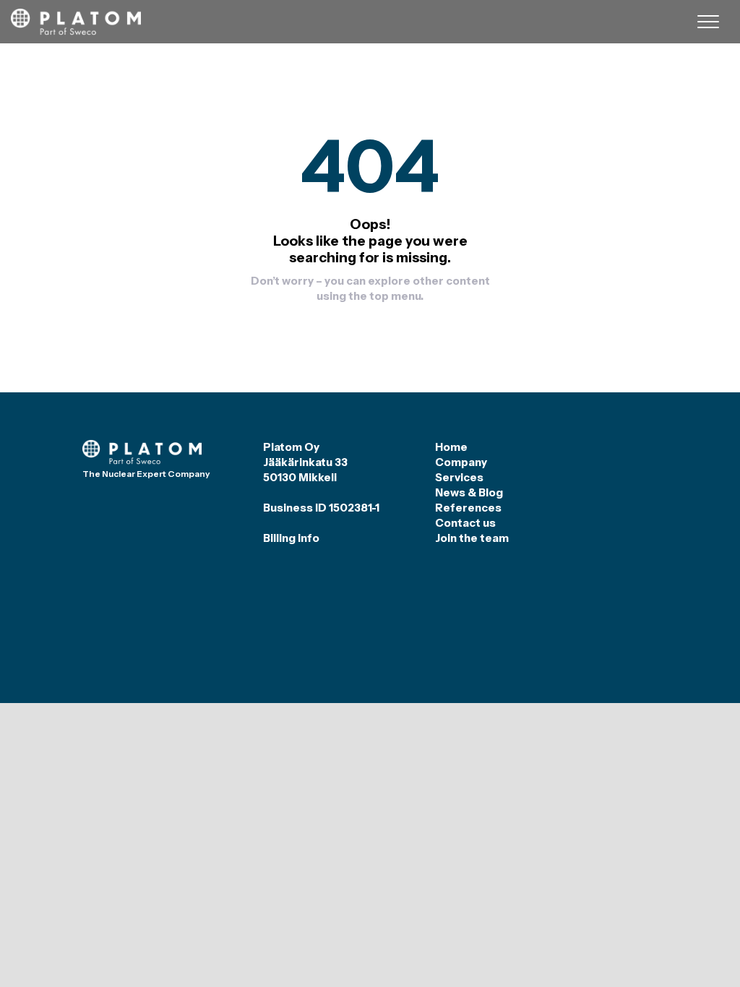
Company (461, 462)
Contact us (465, 523)
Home (451, 447)
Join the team (472, 538)
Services (459, 477)
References (468, 507)
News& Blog (469, 492)
